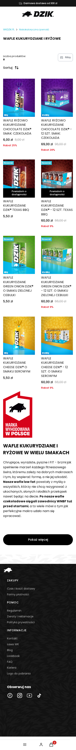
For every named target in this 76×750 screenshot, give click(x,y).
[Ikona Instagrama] (20, 695)
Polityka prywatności (21, 622)
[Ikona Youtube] (29, 695)
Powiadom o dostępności (19, 193)
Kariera (11, 668)
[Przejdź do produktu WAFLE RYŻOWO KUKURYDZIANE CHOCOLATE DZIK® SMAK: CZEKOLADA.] (19, 98)
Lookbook (13, 656)
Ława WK (13, 644)
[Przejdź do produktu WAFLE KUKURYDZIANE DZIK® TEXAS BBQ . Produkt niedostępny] (19, 178)
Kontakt (12, 638)
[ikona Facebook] (10, 695)
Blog (10, 650)
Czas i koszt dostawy (21, 589)
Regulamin (14, 611)
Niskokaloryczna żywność (34, 29)
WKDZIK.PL (8, 29)
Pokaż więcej (38, 539)
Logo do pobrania (19, 673)
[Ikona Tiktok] (39, 695)
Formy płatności (18, 594)
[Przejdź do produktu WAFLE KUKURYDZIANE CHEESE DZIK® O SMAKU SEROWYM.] (19, 336)
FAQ (9, 662)
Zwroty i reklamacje (20, 616)
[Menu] (25, 744)
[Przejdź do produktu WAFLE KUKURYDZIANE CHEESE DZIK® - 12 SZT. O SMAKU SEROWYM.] (57, 336)
